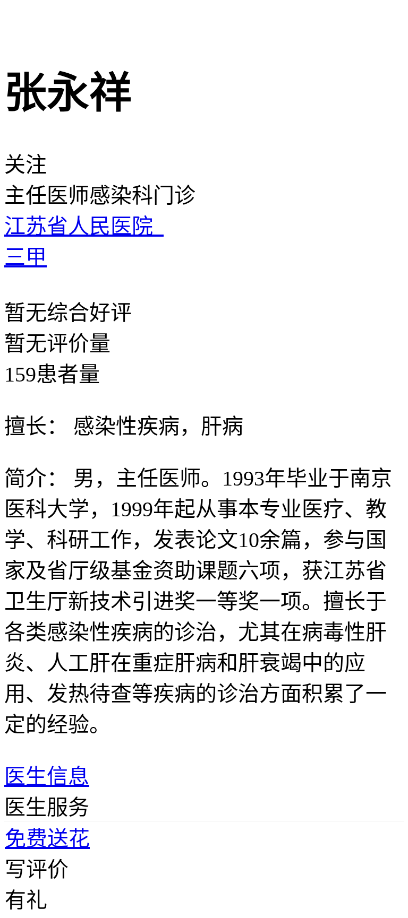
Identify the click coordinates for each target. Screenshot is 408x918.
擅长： (36, 426)
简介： (36, 478)
